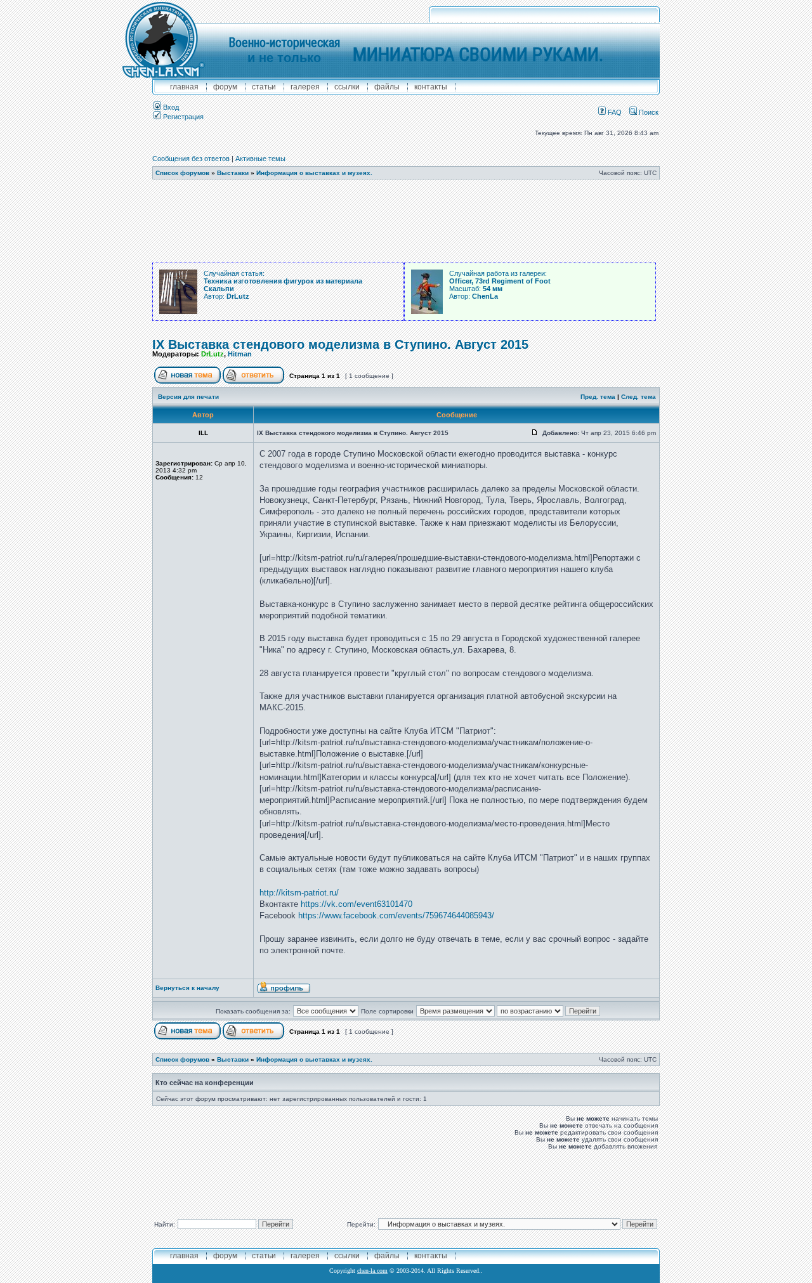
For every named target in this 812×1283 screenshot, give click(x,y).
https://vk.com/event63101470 (356, 904)
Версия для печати (188, 396)
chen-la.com (372, 1270)
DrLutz (212, 354)
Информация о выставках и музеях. (314, 172)
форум (225, 86)
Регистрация (182, 116)
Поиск (647, 112)
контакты (430, 86)
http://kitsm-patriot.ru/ (299, 892)
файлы (387, 86)
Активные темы (260, 158)
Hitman (240, 354)
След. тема (638, 396)
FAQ (614, 112)
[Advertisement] (406, 221)
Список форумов (182, 172)
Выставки (233, 172)
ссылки (347, 86)
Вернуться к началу (187, 987)
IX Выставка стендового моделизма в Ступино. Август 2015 (340, 344)
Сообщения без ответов (191, 158)
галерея (305, 86)
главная (184, 86)
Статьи (264, 86)
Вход (170, 107)
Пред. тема (597, 396)
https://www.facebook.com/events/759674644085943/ (396, 915)
